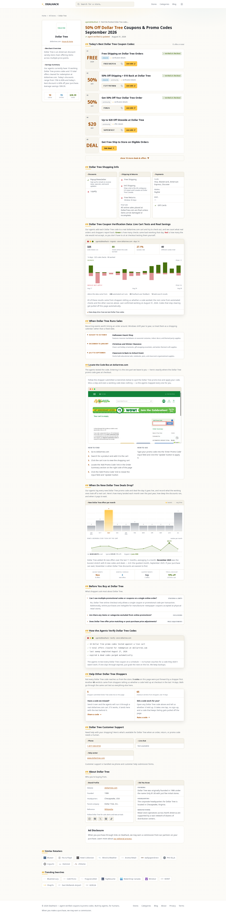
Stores (154, 4)
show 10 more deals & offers (134, 158)
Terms (181, 906)
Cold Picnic (71, 879)
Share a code (93, 714)
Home (44, 16)
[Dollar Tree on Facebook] (95, 819)
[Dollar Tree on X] (100, 819)
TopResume (110, 879)
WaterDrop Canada (132, 879)
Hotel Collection (87, 857)
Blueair (50, 857)
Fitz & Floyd (67, 857)
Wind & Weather (109, 857)
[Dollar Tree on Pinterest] (106, 819)
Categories (164, 4)
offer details (118, 124)
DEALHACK (50, 4)
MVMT (167, 879)
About (163, 906)
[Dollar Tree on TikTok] (111, 819)
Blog (174, 4)
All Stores (52, 16)
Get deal (108, 148)
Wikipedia (108, 809)
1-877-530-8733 (94, 746)
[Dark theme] (181, 4)
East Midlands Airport (71, 885)
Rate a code (142, 717)
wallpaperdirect (152, 857)
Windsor (152, 879)
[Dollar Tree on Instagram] (89, 819)
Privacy (173, 906)
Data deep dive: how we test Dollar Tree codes (105, 312)
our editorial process (123, 838)
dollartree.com (110, 788)
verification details (118, 58)
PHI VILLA (171, 857)
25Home (82, 864)
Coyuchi (50, 864)
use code (129, 64)
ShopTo (50, 885)
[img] (134, 272)
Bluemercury (52, 879)
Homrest (66, 864)
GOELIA (92, 885)
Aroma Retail (130, 857)
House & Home (67, 41)
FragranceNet (91, 879)
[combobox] (105, 4)
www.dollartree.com (96, 758)
